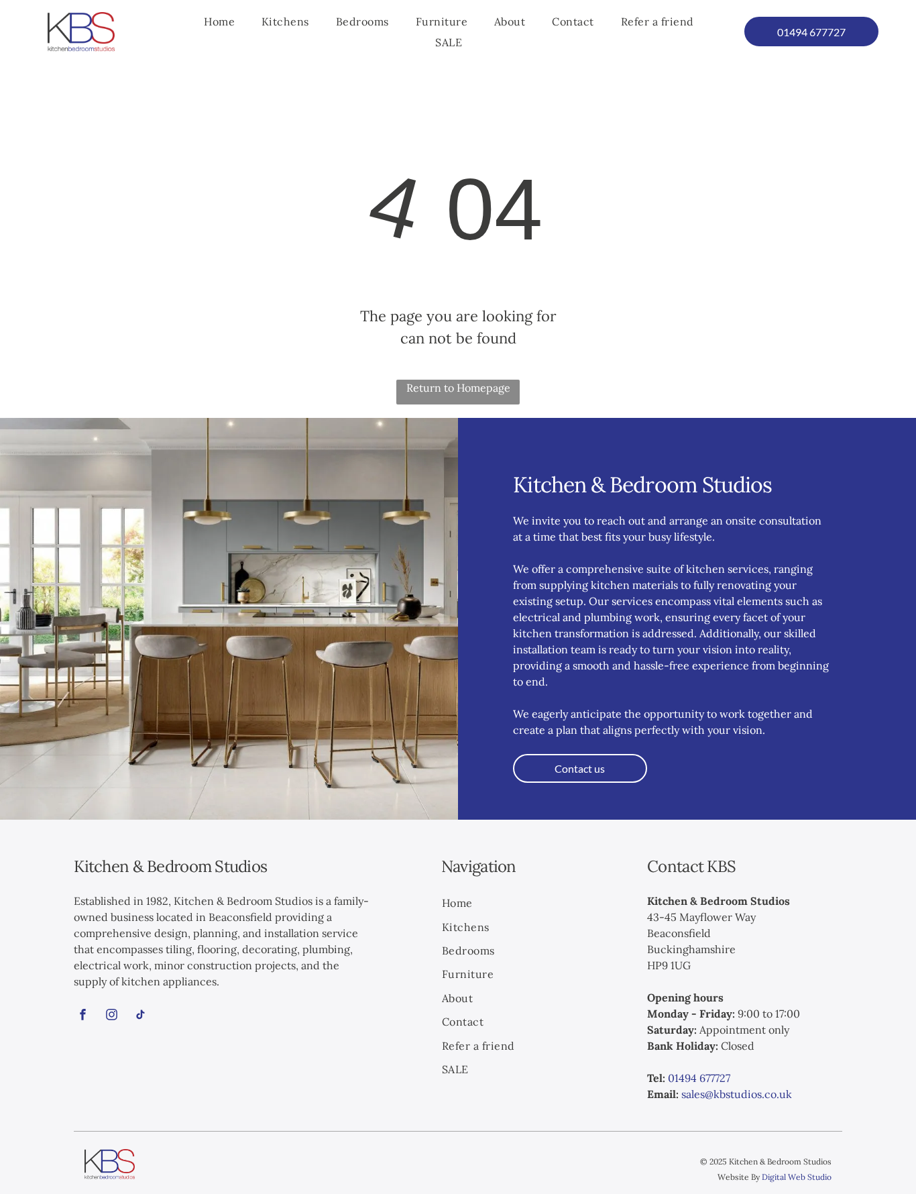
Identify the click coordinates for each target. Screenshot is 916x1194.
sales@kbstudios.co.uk (736, 1094)
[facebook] (82, 1016)
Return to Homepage (458, 387)
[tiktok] (140, 1016)
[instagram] (111, 1016)
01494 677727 (699, 1078)
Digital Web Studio (797, 1177)
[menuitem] (219, 21)
